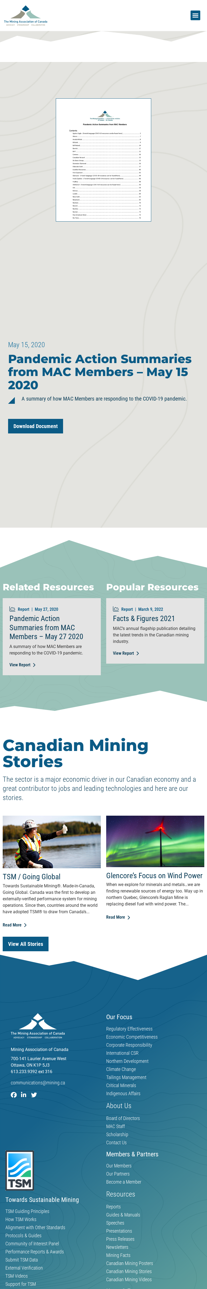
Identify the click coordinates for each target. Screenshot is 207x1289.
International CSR (122, 1053)
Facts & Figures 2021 (144, 618)
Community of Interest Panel (32, 1243)
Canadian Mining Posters (129, 1263)
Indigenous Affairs (123, 1093)
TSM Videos (16, 1276)
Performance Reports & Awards (34, 1251)
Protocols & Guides (23, 1235)
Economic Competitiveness (132, 1037)
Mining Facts (118, 1255)
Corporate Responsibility (129, 1045)
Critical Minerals (121, 1085)
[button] (195, 15)
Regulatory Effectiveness (129, 1028)
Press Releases (120, 1239)
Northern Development (127, 1061)
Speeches (115, 1223)
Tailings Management (126, 1077)
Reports (113, 1206)
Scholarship (117, 1134)
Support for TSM (20, 1284)
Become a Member (123, 1182)
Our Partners (118, 1173)
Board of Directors (123, 1118)
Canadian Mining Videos (129, 1279)
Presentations (119, 1231)
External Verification (24, 1268)
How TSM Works (20, 1219)
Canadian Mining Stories (129, 1271)
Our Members (119, 1165)
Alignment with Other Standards (35, 1227)
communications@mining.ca (38, 1082)
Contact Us (116, 1142)
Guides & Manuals (123, 1214)
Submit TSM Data (21, 1259)
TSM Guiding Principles (27, 1211)
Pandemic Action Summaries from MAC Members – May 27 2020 (46, 627)
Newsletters (117, 1247)
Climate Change (121, 1069)
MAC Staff (115, 1126)
